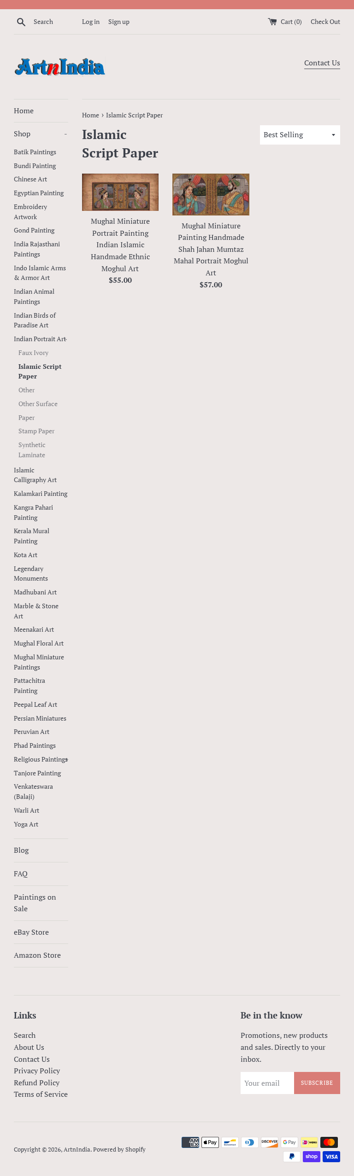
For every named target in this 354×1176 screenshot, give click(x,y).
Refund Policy (36, 1082)
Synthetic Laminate (32, 450)
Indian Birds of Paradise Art (35, 320)
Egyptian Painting (39, 193)
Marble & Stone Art (36, 611)
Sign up (119, 21)
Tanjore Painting (37, 773)
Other (26, 390)
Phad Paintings (35, 745)
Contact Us (322, 63)
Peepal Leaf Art (35, 704)
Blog (21, 850)
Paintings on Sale (35, 903)
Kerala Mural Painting (31, 536)
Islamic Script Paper (40, 371)
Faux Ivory (33, 353)
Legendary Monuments (31, 574)
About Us (29, 1047)
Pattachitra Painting (29, 685)
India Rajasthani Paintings (37, 249)
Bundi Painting (35, 166)
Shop (40, 133)
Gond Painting (34, 230)
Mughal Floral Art (39, 643)
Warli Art (26, 810)
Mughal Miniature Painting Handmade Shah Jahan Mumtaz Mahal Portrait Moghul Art (211, 249)
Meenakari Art (34, 629)
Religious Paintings (41, 759)
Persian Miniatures (40, 718)
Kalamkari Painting (40, 493)
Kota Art (25, 555)
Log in (91, 21)
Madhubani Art (35, 592)
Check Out (325, 21)
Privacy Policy (37, 1070)
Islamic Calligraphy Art (35, 475)
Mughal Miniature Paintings (39, 662)
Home (24, 110)
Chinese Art (30, 179)
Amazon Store (37, 955)
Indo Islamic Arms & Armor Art (40, 273)
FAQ (21, 873)
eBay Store (31, 932)
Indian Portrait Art (40, 339)
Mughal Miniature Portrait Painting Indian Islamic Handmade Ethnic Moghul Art (120, 244)
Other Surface (38, 404)
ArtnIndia (77, 1149)
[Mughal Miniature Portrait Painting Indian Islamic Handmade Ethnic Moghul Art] (120, 192)
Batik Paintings (35, 152)
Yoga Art (26, 824)
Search (24, 1035)
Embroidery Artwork (30, 212)
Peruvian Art (31, 732)
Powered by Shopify (119, 1149)
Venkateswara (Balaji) (33, 791)
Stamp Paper (36, 431)
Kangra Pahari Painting (33, 512)
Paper (26, 417)
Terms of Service (41, 1094)
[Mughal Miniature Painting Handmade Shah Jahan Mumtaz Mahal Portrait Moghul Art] (210, 194)
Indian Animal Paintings (34, 296)
